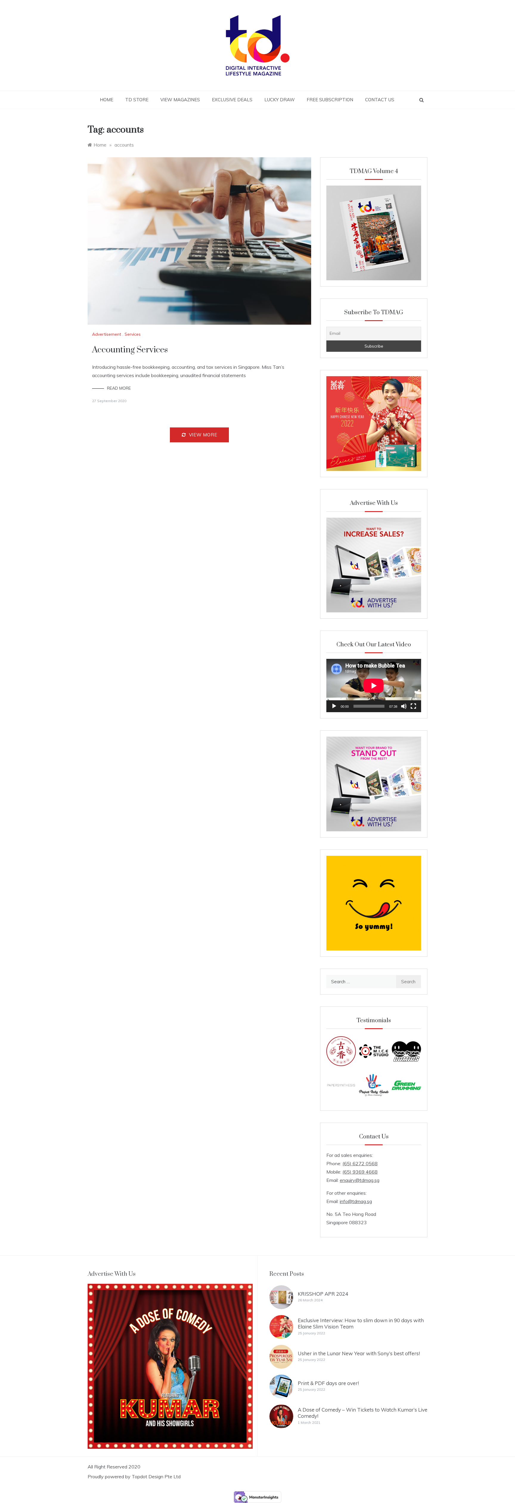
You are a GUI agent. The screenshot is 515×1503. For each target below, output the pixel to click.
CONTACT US (379, 99)
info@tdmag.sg (356, 1201)
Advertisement (106, 334)
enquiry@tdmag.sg (359, 1180)
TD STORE (136, 99)
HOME (106, 99)
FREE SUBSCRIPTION (330, 99)
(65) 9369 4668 (360, 1172)
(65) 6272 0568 (360, 1163)
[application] (373, 685)
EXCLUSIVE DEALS (232, 99)
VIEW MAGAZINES (180, 99)
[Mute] (404, 706)
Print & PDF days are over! (328, 1383)
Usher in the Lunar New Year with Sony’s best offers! (359, 1353)
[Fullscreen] (413, 706)
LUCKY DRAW (279, 99)
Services (133, 334)
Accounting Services (130, 350)
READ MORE (119, 388)
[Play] (334, 706)
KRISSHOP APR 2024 (323, 1294)
